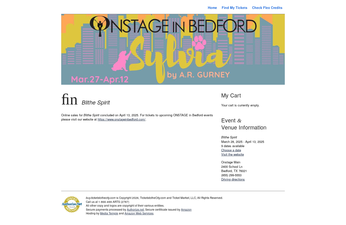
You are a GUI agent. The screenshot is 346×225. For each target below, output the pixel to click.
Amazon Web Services (139, 213)
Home (212, 7)
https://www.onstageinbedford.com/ (121, 119)
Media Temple (109, 213)
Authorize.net (135, 209)
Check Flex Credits (267, 7)
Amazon (186, 209)
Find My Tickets (234, 7)
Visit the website (232, 154)
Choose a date (231, 150)
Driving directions (233, 179)
